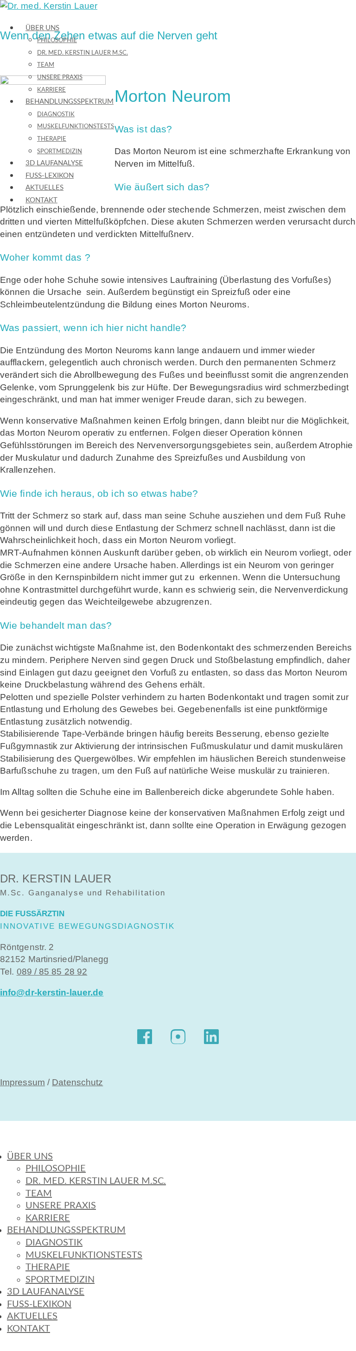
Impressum (22, 1082)
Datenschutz (77, 1082)
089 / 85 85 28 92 (52, 971)
